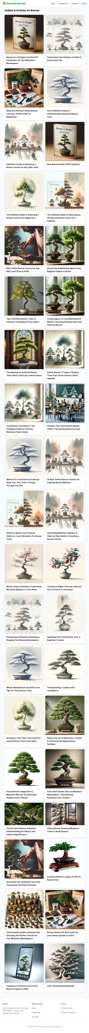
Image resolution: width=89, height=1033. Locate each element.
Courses (74, 3)
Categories (63, 3)
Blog (53, 3)
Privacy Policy (67, 1008)
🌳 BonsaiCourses (14, 3)
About (83, 3)
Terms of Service (68, 1012)
